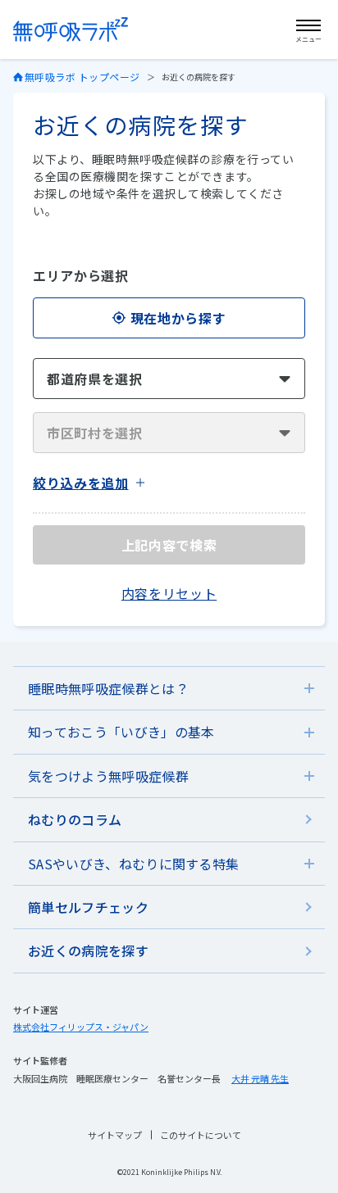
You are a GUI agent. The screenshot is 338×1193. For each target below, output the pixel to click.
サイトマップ (115, 1134)
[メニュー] (308, 27)
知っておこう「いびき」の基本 (121, 732)
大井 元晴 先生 (260, 1078)
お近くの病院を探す (88, 950)
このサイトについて (200, 1134)
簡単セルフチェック (88, 907)
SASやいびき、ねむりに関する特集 (133, 863)
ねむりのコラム (74, 819)
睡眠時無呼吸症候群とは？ (108, 688)
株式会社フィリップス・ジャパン (80, 1026)
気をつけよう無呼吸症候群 (108, 776)
